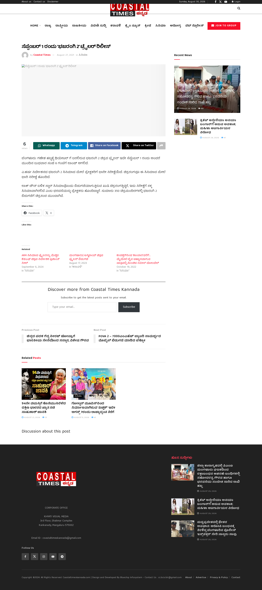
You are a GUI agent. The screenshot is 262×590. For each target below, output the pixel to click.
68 (202, 108)
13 (45, 417)
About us (26, 2)
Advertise (201, 577)
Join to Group (225, 26)
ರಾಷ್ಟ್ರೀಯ (61, 25)
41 (94, 417)
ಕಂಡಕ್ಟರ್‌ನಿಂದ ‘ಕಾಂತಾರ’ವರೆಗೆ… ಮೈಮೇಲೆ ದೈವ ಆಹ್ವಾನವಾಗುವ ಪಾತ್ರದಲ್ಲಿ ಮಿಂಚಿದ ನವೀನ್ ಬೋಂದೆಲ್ (138, 259)
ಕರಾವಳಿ (115, 25)
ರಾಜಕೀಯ (79, 25)
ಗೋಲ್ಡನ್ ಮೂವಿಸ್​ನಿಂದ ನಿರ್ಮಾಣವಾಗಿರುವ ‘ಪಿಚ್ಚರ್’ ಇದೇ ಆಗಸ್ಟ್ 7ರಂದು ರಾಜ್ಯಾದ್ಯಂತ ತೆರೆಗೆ (93, 408)
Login (237, 2)
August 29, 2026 (187, 108)
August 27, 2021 (65, 55)
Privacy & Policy (219, 577)
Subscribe (129, 307)
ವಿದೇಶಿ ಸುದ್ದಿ (98, 25)
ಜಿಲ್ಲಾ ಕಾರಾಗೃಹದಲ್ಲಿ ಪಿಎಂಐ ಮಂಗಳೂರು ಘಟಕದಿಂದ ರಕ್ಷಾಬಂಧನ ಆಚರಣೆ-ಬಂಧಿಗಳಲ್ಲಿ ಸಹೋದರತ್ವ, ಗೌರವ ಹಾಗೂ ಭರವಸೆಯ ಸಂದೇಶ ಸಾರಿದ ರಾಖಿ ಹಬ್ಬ (205, 94)
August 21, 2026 (31, 417)
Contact (236, 577)
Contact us (39, 2)
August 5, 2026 (81, 417)
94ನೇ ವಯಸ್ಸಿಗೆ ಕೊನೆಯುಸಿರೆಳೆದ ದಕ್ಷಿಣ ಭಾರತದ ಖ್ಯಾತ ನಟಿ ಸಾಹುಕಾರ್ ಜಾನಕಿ (44, 408)
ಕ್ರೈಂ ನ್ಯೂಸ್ (132, 25)
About (188, 577)
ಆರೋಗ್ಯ (175, 25)
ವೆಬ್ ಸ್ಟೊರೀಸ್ (194, 25)
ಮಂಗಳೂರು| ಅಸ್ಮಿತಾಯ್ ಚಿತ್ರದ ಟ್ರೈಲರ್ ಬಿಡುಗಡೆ (86, 257)
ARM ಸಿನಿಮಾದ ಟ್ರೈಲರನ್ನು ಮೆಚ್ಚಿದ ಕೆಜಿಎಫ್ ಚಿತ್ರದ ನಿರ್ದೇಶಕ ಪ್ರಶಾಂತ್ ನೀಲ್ (40, 259)
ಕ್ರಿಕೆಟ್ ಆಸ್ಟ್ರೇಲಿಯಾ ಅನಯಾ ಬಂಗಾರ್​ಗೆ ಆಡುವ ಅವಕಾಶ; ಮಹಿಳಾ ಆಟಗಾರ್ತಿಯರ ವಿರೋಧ (218, 126)
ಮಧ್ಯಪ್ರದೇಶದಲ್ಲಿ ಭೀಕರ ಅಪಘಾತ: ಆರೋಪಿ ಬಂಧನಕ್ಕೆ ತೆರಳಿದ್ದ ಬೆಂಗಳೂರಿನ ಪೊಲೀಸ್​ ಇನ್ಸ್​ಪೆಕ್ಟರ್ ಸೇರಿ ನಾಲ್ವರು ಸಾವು (217, 528)
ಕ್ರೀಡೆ (148, 25)
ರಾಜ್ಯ (48, 25)
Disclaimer (52, 2)
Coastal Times (41, 55)
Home (34, 25)
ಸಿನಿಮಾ (160, 25)
